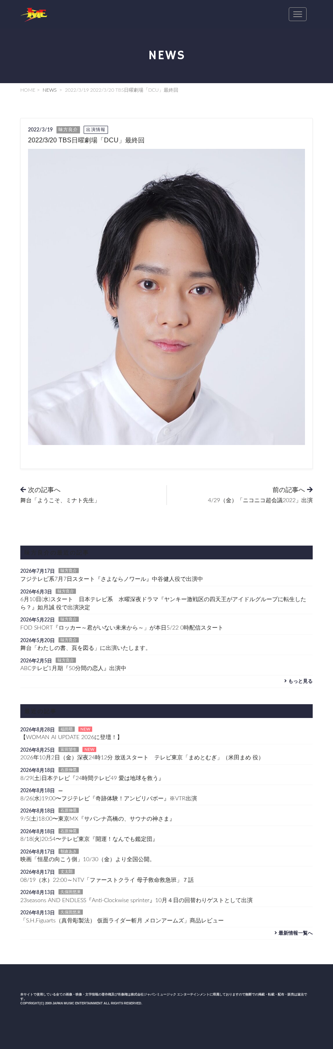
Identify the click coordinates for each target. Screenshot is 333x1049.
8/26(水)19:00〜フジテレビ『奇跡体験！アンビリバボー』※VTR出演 (108, 799)
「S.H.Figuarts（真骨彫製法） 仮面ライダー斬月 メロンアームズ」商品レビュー (122, 921)
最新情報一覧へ (296, 933)
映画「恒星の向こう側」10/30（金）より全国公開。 (87, 859)
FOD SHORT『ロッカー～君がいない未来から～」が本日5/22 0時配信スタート (121, 628)
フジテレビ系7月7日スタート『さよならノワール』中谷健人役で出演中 (111, 579)
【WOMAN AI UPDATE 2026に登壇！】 (71, 737)
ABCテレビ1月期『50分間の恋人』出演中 (73, 668)
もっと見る (300, 681)
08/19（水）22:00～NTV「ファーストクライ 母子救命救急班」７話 (107, 880)
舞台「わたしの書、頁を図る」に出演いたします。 (85, 648)
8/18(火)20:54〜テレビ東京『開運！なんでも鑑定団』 (89, 839)
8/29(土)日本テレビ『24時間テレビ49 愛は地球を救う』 (92, 778)
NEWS (49, 90)
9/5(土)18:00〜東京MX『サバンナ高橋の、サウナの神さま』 (97, 819)
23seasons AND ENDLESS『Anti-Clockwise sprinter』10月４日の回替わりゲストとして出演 (136, 900)
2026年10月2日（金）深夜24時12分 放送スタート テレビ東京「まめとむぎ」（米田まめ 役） (142, 758)
